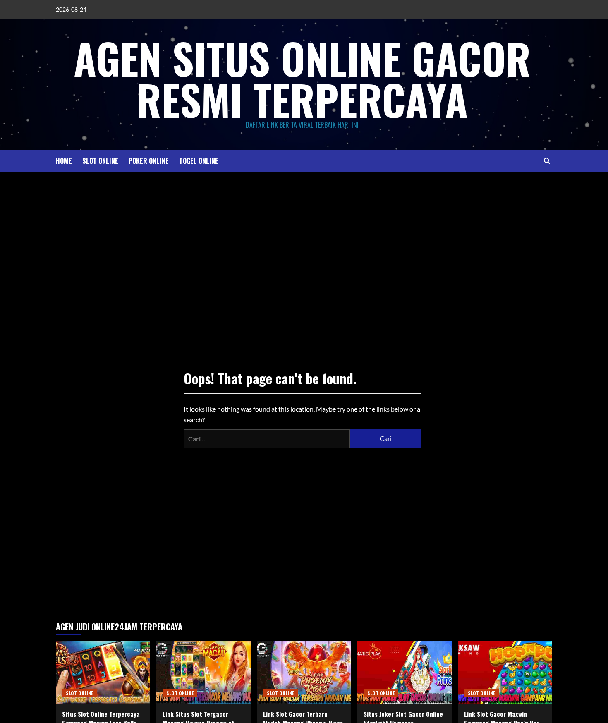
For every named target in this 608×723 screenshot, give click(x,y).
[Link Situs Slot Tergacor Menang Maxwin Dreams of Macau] (203, 672)
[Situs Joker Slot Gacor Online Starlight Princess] (404, 672)
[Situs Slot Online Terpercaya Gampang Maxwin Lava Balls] (103, 672)
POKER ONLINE (149, 161)
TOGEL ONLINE (198, 161)
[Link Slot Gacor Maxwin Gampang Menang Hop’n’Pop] (505, 672)
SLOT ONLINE (100, 161)
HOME (64, 161)
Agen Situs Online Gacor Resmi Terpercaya (302, 78)
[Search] (547, 160)
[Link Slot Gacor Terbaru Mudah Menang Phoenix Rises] (304, 672)
